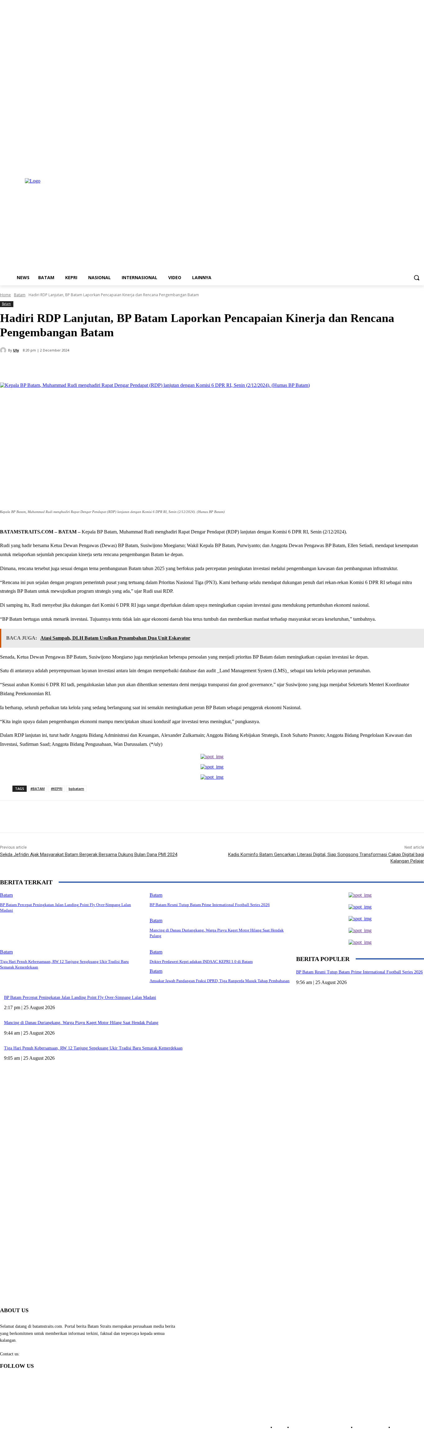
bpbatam (76, 788)
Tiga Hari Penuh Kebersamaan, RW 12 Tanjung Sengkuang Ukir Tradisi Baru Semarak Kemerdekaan (93, 1048)
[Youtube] (420, 165)
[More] (146, 366)
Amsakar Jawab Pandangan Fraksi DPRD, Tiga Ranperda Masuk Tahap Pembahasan (220, 980)
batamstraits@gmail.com (42, 1354)
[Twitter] (403, 165)
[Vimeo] (411, 165)
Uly (16, 350)
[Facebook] (386, 165)
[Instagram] (394, 165)
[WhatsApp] (124, 367)
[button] (416, 277)
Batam (19, 294)
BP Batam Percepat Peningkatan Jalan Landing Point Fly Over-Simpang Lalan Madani (80, 997)
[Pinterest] (101, 367)
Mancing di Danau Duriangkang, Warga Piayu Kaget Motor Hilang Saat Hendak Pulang (81, 1022)
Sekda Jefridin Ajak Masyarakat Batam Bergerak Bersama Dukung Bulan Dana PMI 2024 (88, 854)
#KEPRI (56, 788)
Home (5, 294)
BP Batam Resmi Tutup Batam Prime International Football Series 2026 (359, 972)
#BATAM (37, 788)
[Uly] (4, 350)
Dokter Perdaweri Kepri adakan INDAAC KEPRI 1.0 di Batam (201, 961)
